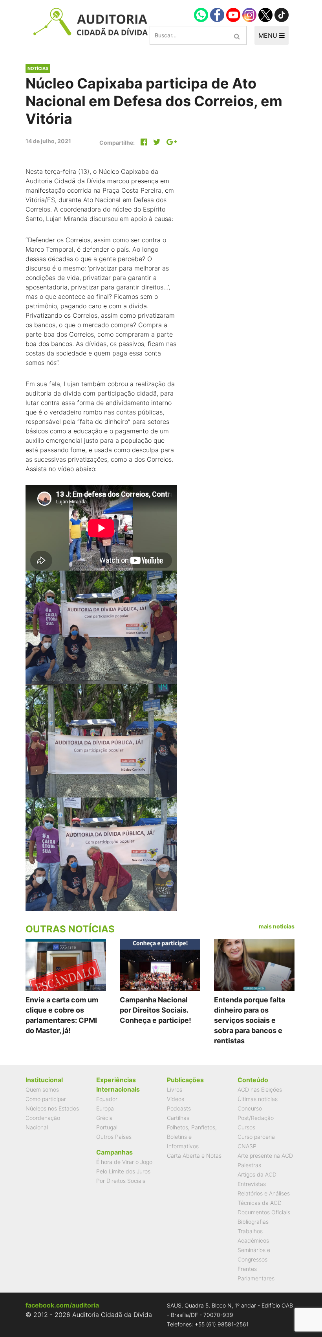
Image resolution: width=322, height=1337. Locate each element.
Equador (106, 1099)
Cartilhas (178, 1117)
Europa (105, 1108)
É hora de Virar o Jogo (124, 1161)
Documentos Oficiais (264, 1212)
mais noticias (277, 926)
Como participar (46, 1099)
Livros (174, 1089)
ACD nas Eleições (260, 1089)
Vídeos (175, 1099)
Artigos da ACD (257, 1174)
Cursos (246, 1127)
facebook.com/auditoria (62, 1305)
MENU (268, 35)
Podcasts (179, 1108)
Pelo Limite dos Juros (123, 1171)
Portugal (106, 1127)
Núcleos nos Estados (52, 1108)
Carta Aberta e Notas (194, 1155)
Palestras (249, 1165)
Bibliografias (253, 1221)
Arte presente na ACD (265, 1155)
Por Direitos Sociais (120, 1180)
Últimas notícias (258, 1099)
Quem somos (42, 1089)
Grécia (104, 1117)
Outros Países (114, 1136)
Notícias (37, 68)
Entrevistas (252, 1183)
